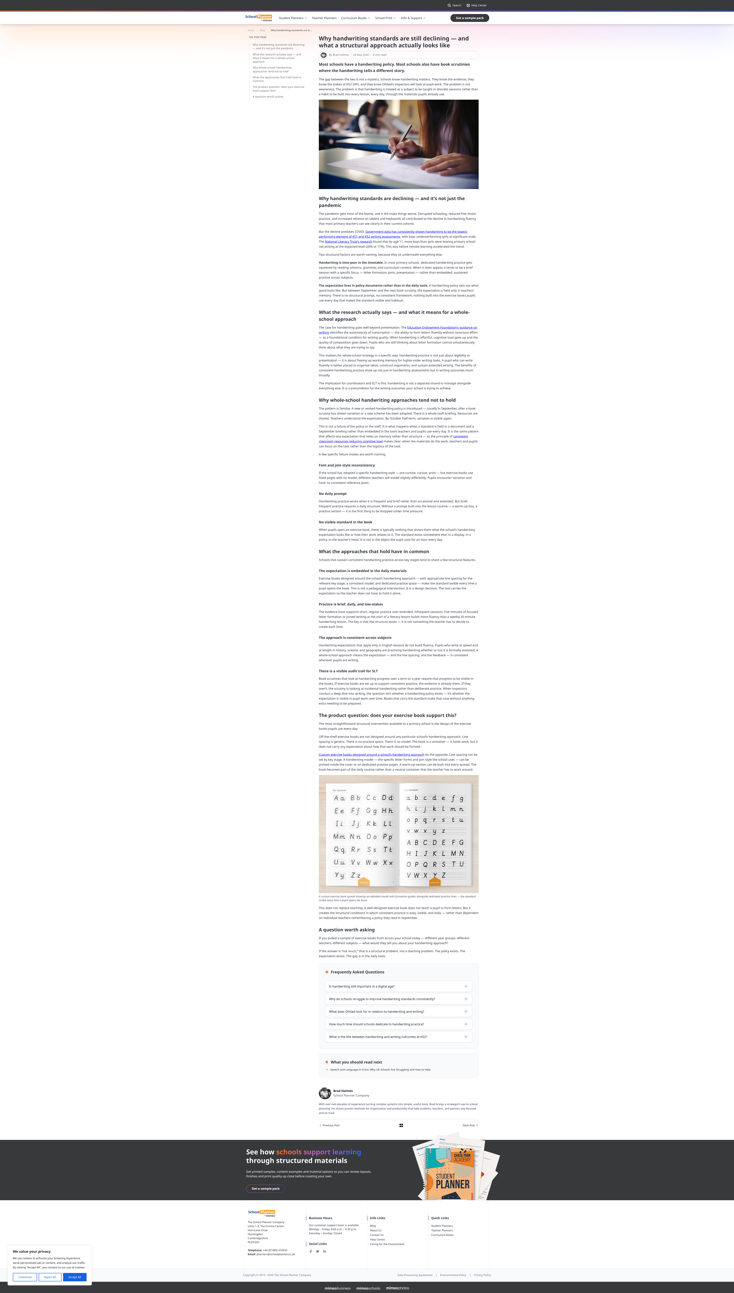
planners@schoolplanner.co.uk (276, 1254)
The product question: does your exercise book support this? (278, 88)
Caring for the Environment (387, 1244)
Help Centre (377, 1239)
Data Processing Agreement (414, 1275)
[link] (476, 5)
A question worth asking (268, 97)
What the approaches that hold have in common (277, 79)
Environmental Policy (453, 1275)
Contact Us (377, 1235)
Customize (25, 1277)
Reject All (50, 1277)
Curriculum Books (442, 1235)
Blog (373, 1226)
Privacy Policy (482, 1275)
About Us (376, 1230)
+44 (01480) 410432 (275, 1250)
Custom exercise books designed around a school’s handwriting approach (371, 754)
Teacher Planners (442, 1230)
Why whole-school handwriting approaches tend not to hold (272, 69)
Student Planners (442, 1226)
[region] (50, 1265)
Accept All (74, 1277)
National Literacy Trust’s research (348, 241)
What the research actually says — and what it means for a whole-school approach (277, 58)
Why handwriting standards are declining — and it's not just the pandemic (278, 46)
